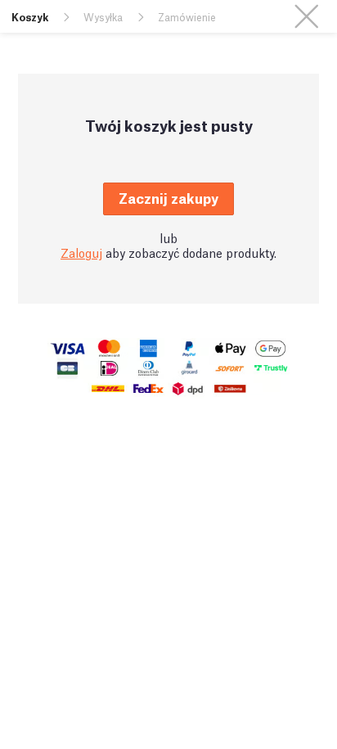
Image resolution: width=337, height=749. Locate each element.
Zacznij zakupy (168, 197)
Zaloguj (81, 252)
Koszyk (29, 17)
